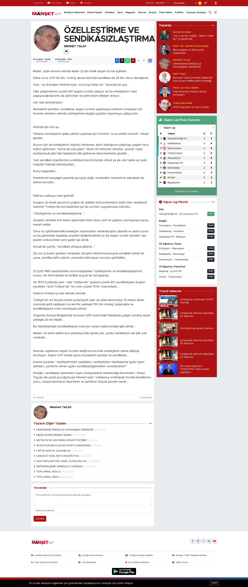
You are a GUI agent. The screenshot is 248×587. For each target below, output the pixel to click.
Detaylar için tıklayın (186, 191)
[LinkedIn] (209, 541)
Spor (120, 12)
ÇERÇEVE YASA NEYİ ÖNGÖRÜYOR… (58, 456)
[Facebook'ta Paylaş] (117, 60)
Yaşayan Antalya (196, 12)
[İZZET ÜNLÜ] (164, 77)
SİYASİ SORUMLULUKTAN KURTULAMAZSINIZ (63, 445)
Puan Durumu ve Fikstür (46, 562)
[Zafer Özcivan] (164, 35)
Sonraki (145, 398)
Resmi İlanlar (94, 12)
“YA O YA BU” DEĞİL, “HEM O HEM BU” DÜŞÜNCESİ (193, 37)
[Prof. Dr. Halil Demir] (164, 91)
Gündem (110, 12)
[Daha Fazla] (133, 60)
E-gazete (38, 3)
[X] (198, 541)
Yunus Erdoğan (182, 103)
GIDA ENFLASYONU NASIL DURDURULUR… (62, 461)
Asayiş (152, 12)
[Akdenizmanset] (46, 12)
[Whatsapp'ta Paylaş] (127, 60)
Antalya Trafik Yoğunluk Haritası (191, 555)
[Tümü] (213, 25)
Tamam (214, 583)
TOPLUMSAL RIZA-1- (48, 477)
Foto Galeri (56, 3)
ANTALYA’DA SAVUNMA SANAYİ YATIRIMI (61, 440)
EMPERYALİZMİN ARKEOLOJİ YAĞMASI (59, 466)
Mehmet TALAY (75, 46)
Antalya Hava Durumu (92, 555)
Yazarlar (87, 3)
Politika (179, 12)
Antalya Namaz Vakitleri (141, 555)
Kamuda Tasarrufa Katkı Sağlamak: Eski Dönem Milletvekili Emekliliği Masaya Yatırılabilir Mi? (193, 79)
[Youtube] (214, 541)
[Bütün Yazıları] (150, 423)
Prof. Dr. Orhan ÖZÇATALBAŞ (191, 46)
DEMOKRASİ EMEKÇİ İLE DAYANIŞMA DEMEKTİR (65, 429)
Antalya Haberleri (74, 12)
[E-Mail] (66, 51)
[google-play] (124, 571)
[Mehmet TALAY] (47, 38)
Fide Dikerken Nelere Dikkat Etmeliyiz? (190, 93)
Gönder (40, 518)
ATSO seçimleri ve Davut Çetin (191, 107)
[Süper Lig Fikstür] (213, 202)
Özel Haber (165, 12)
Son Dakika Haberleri (138, 562)
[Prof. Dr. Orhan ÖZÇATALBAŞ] (164, 49)
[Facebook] (192, 541)
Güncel (142, 12)
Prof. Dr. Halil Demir (185, 88)
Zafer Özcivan (182, 32)
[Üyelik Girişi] (214, 3)
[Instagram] (203, 541)
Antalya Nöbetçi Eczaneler (48, 555)
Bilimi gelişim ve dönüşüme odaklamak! (188, 51)
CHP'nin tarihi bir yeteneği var (53, 450)
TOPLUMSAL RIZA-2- (49, 471)
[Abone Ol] (149, 61)
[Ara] (210, 12)
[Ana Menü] (215, 12)
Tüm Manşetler (89, 562)
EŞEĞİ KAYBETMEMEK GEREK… (55, 435)
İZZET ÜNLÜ (179, 74)
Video (72, 3)
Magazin (130, 12)
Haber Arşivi (182, 562)
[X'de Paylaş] (122, 60)
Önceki (39, 398)
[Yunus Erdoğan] (164, 105)
